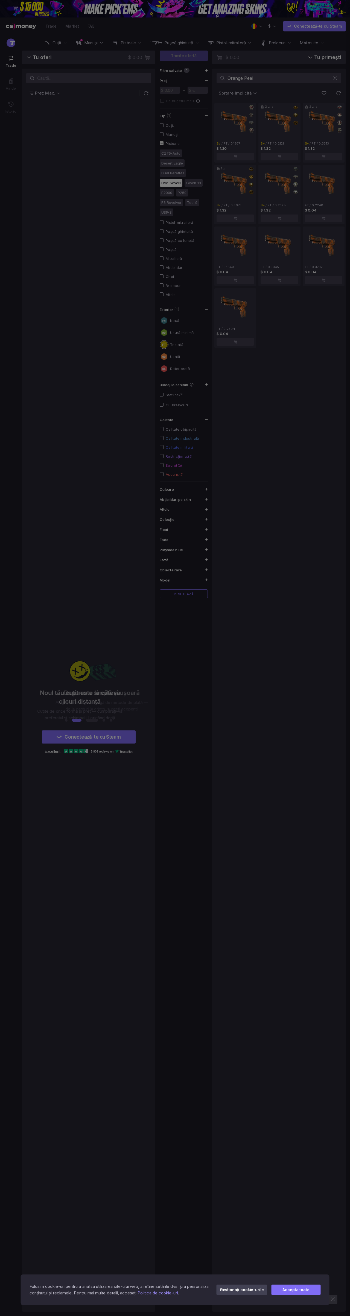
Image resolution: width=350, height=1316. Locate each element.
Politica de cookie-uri (158, 1293)
